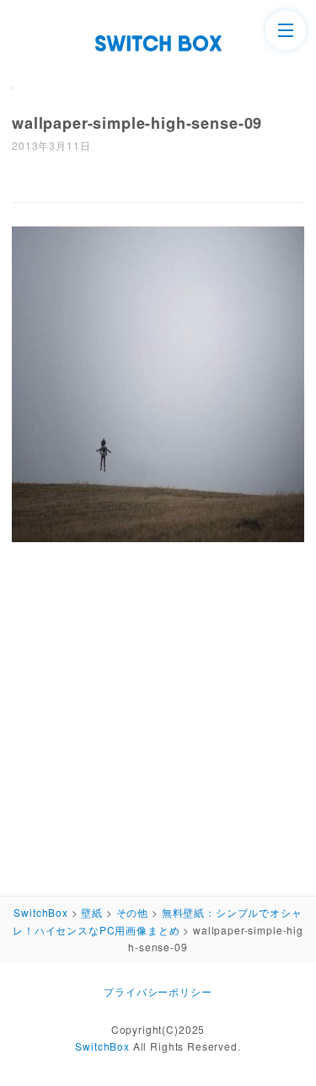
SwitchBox (102, 1046)
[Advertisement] (158, 714)
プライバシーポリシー (158, 991)
